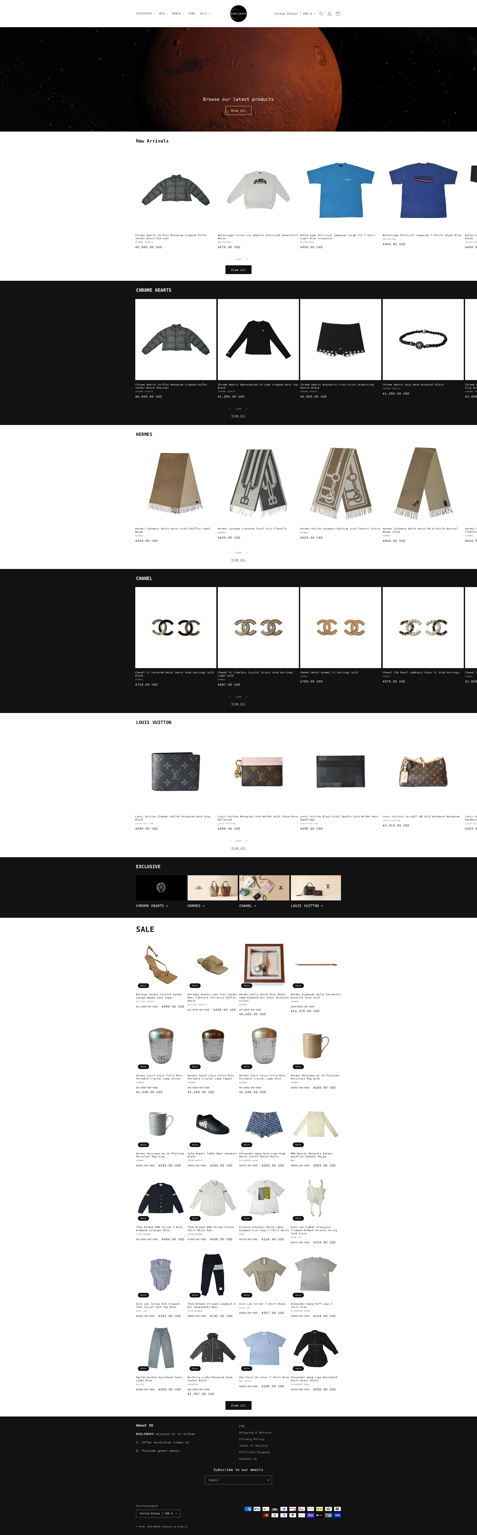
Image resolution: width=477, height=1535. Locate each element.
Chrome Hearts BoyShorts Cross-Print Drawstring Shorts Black (337, 386)
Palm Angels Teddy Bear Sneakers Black (212, 1155)
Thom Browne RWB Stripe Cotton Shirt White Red (211, 1229)
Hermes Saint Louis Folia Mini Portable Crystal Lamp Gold (262, 1077)
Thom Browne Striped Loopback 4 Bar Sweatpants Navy (212, 1305)
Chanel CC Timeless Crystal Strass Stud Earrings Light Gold (255, 674)
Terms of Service (253, 1446)
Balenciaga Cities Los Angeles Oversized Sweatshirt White (258, 237)
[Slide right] (247, 259)
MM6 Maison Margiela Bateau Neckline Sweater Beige (312, 1155)
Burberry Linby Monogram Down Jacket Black (210, 1379)
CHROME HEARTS (150, 906)
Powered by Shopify (175, 1526)
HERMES (194, 906)
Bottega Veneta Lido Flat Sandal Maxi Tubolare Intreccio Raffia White (212, 997)
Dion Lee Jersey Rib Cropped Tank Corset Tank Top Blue (157, 1305)
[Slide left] (230, 259)
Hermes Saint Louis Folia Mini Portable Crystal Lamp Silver (159, 1077)
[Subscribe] (268, 1480)
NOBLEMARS (154, 1526)
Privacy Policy (251, 1439)
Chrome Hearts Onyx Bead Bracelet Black (413, 384)
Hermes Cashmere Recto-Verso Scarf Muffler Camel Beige (173, 530)
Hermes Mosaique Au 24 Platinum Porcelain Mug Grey (160, 1155)
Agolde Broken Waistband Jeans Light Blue (159, 1379)
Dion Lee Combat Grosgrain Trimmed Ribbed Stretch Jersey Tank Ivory (314, 1230)
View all (238, 270)
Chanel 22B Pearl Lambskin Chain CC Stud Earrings (421, 672)
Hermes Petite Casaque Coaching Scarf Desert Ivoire (340, 528)
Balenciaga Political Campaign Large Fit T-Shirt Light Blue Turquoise (337, 237)
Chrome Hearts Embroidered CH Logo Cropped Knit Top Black (258, 386)
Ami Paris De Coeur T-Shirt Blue (264, 1377)
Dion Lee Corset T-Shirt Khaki (262, 1303)
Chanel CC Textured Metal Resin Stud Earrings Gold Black (174, 674)
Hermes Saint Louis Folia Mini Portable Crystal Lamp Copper (211, 1077)
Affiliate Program (254, 1452)
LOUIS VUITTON (305, 906)
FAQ (242, 1426)
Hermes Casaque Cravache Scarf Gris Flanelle (252, 528)
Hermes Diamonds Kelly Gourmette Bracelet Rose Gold (316, 996)
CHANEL (245, 906)
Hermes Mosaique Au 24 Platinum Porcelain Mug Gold (315, 1077)
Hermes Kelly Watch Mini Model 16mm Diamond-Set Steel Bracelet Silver (264, 997)
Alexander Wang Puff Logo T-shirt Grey (312, 1305)
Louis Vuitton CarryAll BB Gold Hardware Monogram (421, 816)
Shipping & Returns (255, 1432)
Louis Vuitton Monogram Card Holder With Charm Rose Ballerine (258, 818)
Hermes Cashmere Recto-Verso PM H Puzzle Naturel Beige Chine (420, 530)
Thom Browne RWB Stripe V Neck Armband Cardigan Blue (159, 1229)
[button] (145, 13)
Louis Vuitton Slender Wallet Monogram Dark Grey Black (173, 818)
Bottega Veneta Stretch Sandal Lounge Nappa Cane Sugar (159, 996)
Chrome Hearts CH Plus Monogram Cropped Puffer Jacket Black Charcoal (171, 237)
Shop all (238, 110)
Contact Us (248, 1459)
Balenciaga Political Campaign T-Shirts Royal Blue (422, 235)
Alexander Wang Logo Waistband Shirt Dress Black (314, 1379)
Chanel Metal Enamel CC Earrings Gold (329, 672)
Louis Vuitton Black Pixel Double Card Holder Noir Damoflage (339, 818)
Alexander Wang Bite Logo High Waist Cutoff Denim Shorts (262, 1155)
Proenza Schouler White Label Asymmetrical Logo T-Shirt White (264, 1229)
